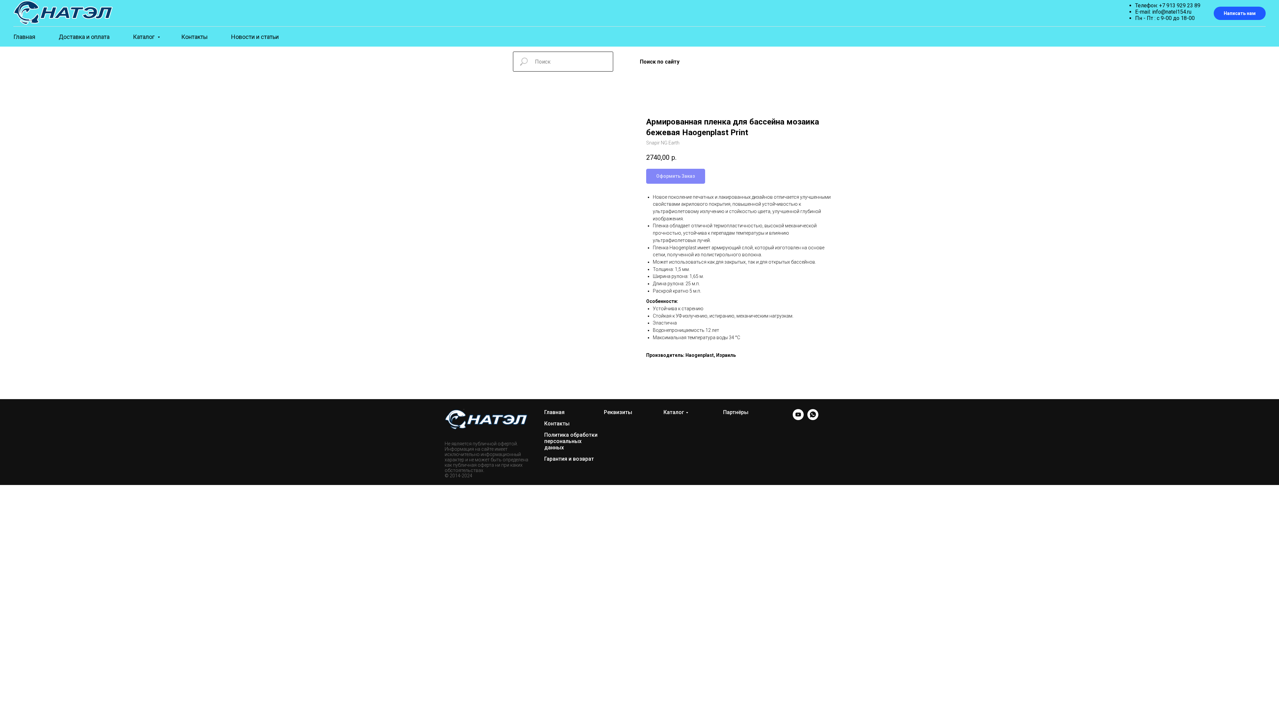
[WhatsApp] (812, 418)
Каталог (144, 36)
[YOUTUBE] (798, 418)
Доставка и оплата (84, 36)
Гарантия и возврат (569, 459)
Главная (24, 36)
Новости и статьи (255, 36)
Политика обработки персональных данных (571, 441)
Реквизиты (618, 412)
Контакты (194, 36)
